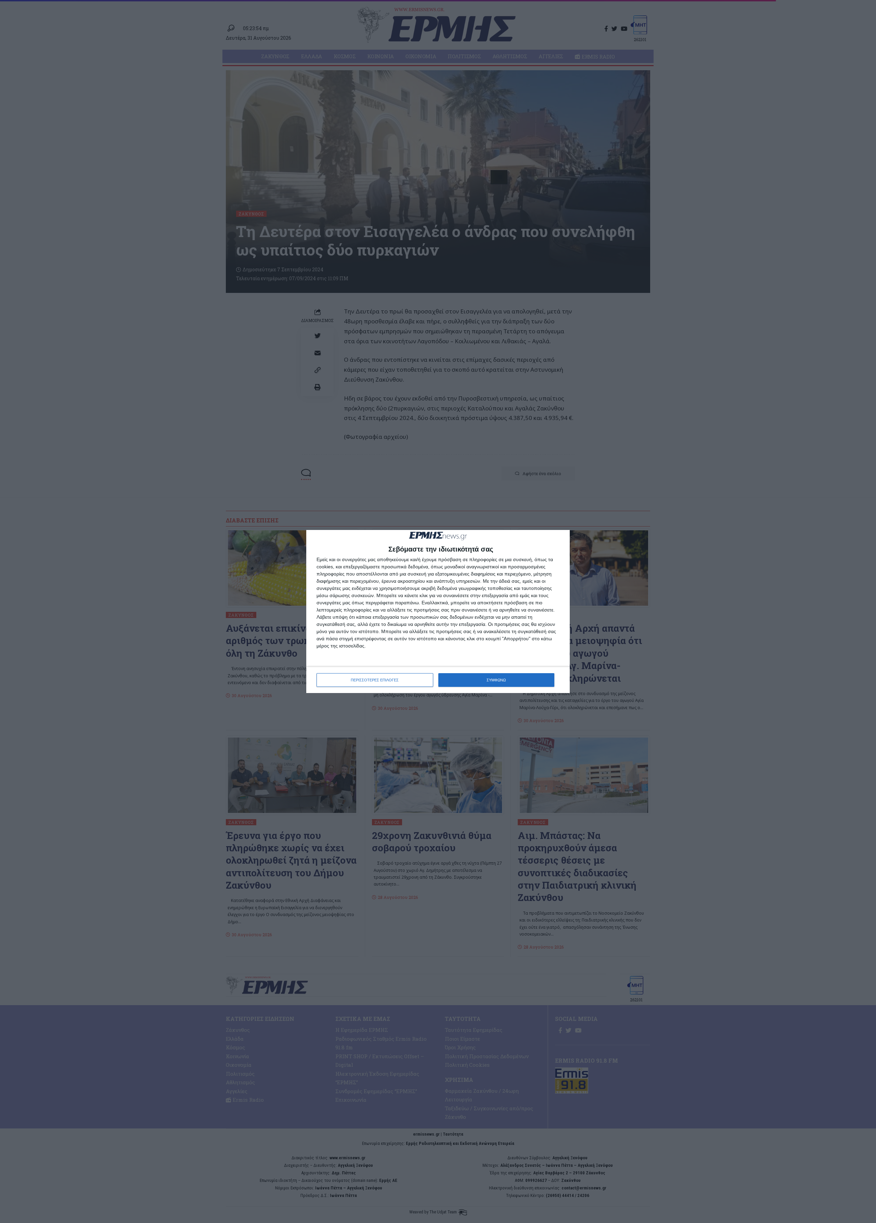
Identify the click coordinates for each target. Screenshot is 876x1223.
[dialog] (438, 611)
